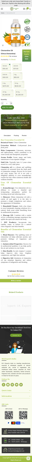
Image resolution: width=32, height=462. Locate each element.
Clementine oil (7, 50)
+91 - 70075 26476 (14, 441)
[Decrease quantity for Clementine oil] (2, 103)
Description (7, 135)
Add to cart (7, 107)
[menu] (2, 9)
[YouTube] (17, 385)
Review (24, 135)
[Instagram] (8, 385)
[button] (5, 56)
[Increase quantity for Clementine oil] (11, 103)
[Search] (29, 9)
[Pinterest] (12, 385)
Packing (16, 135)
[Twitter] (21, 385)
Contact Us (16, 335)
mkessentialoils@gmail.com (16, 451)
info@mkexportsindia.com (16, 449)
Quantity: (4, 99)
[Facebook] (3, 385)
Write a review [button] (16, 280)
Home (2, 13)
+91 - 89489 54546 (14, 439)
